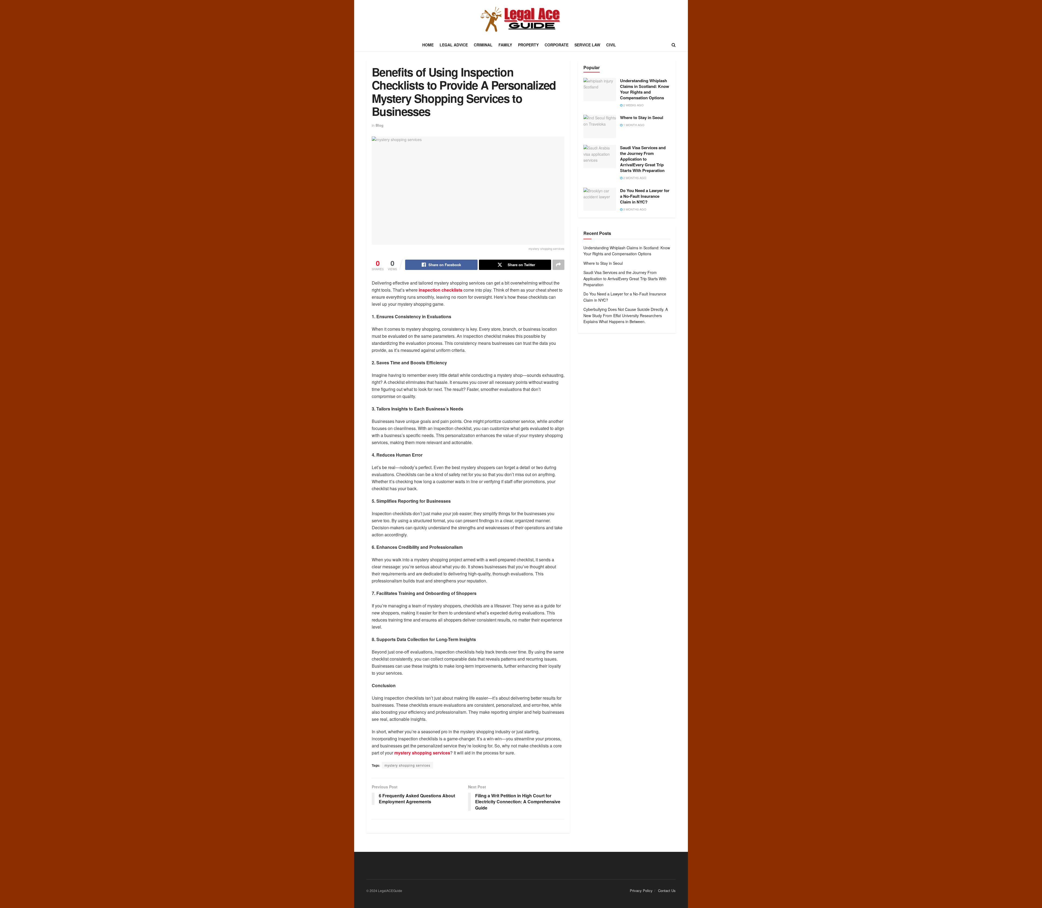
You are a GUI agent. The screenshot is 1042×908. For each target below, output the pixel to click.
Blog (379, 125)
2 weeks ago (633, 105)
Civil (611, 44)
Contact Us (667, 890)
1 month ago (633, 125)
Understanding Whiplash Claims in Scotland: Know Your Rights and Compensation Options (644, 89)
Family (505, 44)
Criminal (483, 44)
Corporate (556, 44)
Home (428, 44)
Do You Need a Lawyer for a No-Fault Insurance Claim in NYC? (644, 196)
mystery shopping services (407, 765)
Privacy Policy (641, 890)
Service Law (587, 44)
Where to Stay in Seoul (641, 117)
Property (528, 44)
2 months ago (634, 178)
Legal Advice (454, 44)
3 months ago (634, 209)
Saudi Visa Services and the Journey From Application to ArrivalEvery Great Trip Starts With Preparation (643, 159)
